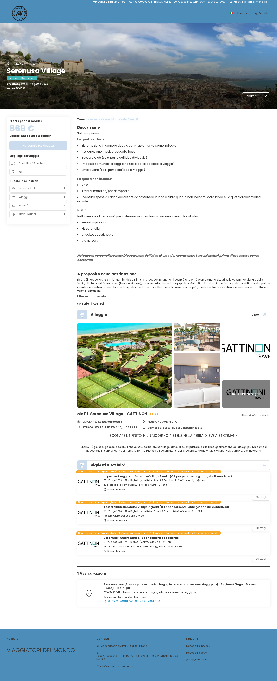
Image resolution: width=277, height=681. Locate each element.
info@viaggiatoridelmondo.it (250, 1)
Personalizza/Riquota (38, 145)
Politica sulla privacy (198, 646)
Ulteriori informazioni (92, 296)
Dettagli (261, 497)
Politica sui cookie (196, 652)
